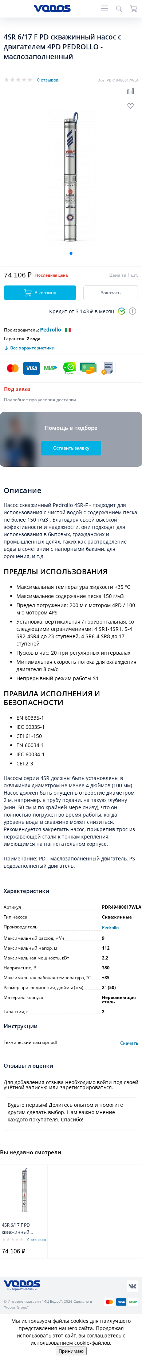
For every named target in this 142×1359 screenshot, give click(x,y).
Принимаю (71, 1351)
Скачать (129, 1043)
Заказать (111, 292)
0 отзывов (48, 80)
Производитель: (21, 330)
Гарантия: (14, 339)
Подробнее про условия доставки (40, 400)
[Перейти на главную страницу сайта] (52, 9)
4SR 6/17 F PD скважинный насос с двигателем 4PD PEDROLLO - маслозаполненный (22, 1229)
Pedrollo (50, 329)
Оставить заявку (71, 448)
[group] (71, 178)
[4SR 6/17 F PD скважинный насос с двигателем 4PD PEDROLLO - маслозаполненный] (24, 1190)
